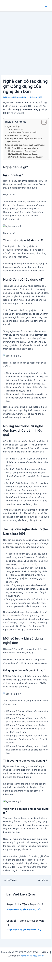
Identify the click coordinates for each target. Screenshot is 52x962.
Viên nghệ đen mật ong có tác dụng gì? (26, 157)
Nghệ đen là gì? (13, 126)
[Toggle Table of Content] (42, 122)
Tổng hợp (10, 909)
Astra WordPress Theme (32, 955)
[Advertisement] (26, 39)
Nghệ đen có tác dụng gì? (18, 135)
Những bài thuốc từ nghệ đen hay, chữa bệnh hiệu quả (24, 140)
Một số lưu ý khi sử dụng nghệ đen (22, 148)
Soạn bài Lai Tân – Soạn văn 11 (25, 904)
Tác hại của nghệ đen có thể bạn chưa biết (25, 145)
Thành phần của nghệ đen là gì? (24, 132)
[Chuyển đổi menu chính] (46, 6)
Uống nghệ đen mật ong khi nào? (24, 151)
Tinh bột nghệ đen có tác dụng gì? (24, 154)
